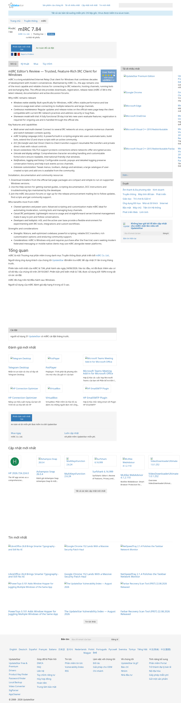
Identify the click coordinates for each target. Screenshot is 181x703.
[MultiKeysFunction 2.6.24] (76, 461)
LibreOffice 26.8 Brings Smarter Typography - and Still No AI (33, 575)
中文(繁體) (166, 649)
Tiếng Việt (142, 649)
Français (43, 649)
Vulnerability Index (74, 667)
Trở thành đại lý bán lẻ (160, 667)
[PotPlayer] (54, 358)
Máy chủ (137, 207)
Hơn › (125, 175)
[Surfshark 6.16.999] (104, 460)
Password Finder (17, 678)
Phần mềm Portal (158, 663)
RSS (67, 670)
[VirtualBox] (54, 388)
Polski (91, 649)
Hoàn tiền (42, 682)
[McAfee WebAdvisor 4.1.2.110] (133, 462)
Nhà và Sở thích (150, 203)
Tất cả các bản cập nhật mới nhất (90, 491)
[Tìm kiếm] (170, 5)
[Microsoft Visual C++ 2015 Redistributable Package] (150, 148)
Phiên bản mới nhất (21, 47)
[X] (15, 54)
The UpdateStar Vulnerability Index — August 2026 (90, 613)
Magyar (87, 652)
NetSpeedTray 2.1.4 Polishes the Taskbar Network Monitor (143, 575)
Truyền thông (129, 194)
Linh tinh (144, 212)
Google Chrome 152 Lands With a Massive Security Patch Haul (88, 575)
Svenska (123, 649)
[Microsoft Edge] (133, 105)
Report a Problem (27, 54)
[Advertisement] (62, 306)
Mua (36, 63)
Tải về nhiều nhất (72, 5)
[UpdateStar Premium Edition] (140, 75)
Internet (164, 203)
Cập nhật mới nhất (90, 5)
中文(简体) (154, 649)
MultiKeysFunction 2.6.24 (74, 475)
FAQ (39, 667)
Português (101, 649)
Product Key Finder (18, 674)
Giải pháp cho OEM (102, 667)
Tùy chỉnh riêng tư (46, 674)
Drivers (12, 670)
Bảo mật (127, 207)
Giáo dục (127, 198)
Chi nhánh (98, 670)
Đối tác (96, 663)
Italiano (53, 649)
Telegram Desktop (18, 367)
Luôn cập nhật (71, 433)
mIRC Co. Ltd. (24, 34)
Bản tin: (65, 639)
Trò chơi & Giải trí (142, 198)
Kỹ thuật (25, 63)
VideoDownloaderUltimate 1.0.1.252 (163, 475)
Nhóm (124, 670)
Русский (113, 649)
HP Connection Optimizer (22, 397)
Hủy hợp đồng (44, 678)
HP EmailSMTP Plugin (95, 397)
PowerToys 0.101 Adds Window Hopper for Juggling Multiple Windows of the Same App (33, 613)
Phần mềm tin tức (74, 663)
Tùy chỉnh (47, 63)
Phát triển (161, 194)
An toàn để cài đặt (45, 47)
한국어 (70, 649)
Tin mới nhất (104, 5)
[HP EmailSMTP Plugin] (97, 388)
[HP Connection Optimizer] (24, 388)
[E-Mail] (19, 54)
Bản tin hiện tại (129, 238)
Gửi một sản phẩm (158, 678)
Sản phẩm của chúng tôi (53, 5)
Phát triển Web (130, 212)
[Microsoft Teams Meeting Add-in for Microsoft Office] (99, 359)
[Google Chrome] (133, 92)
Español (33, 649)
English (13, 649)
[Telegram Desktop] (20, 358)
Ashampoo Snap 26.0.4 (45, 473)
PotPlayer (51, 367)
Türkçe (132, 649)
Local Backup (15, 682)
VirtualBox (52, 397)
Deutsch (23, 649)
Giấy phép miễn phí (158, 674)
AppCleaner (15, 694)
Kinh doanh (158, 189)
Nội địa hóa (154, 670)
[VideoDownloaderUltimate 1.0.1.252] (164, 461)
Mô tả (13, 63)
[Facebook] (12, 54)
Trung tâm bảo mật (46, 686)
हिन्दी (95, 652)
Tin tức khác (90, 621)
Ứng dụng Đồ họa (132, 203)
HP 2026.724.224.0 (18, 473)
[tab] (13, 64)
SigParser (14, 690)
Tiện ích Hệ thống (152, 207)
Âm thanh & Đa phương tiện (137, 189)
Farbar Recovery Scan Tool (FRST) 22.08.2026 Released (145, 613)
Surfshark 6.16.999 (102, 471)
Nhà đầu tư (126, 674)
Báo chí (124, 667)
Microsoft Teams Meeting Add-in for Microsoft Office (98, 372)
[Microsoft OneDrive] (135, 115)
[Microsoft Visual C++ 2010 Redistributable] (146, 129)
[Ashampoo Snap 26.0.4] (48, 460)
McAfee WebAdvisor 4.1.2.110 (132, 476)
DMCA (40, 663)
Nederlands (81, 649)
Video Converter (17, 686)
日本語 (61, 649)
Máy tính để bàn (146, 194)
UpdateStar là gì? (129, 663)
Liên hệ (40, 670)
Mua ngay (16, 433)
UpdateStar (58, 260)
